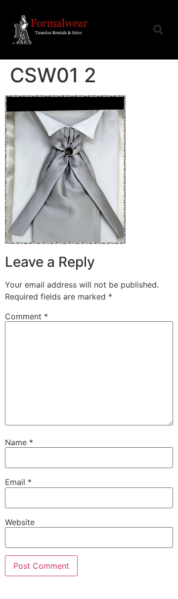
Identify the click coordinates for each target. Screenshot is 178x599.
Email (18, 482)
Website (20, 522)
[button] (135, 29)
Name (19, 442)
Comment (26, 316)
